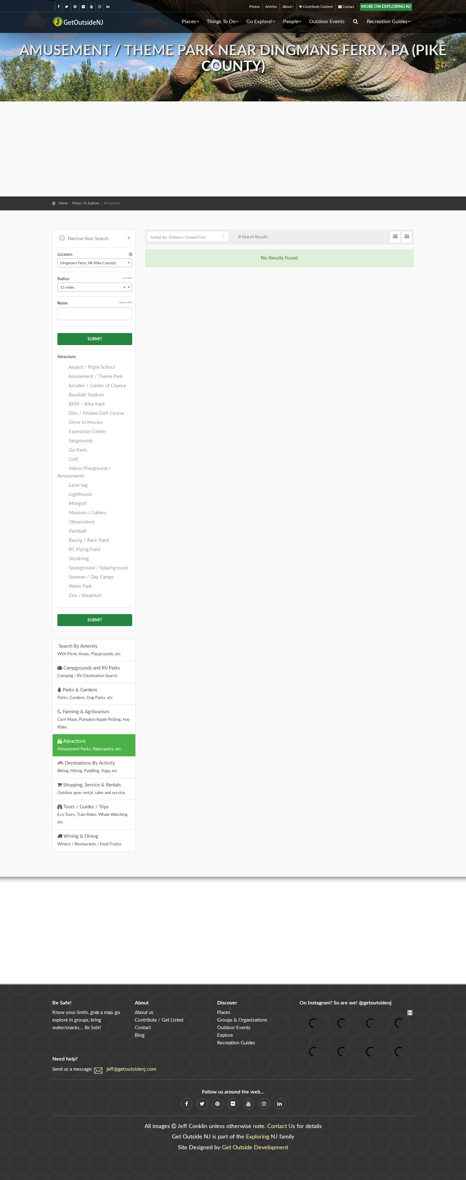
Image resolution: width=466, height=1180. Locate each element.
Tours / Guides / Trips (92, 814)
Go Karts (77, 450)
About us (144, 1012)
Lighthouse (80, 494)
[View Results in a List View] (395, 237)
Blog (140, 1035)
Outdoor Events (327, 21)
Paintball (77, 531)
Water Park (80, 586)
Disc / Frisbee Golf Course (96, 413)
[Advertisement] (233, 149)
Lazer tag (77, 485)
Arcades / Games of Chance (97, 385)
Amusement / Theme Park (95, 376)
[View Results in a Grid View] (407, 237)
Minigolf (77, 503)
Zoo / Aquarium (84, 595)
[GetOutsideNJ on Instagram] (99, 7)
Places (189, 21)
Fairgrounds (80, 441)
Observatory (81, 522)
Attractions (89, 745)
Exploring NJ (262, 1137)
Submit (94, 339)
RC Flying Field (84, 549)
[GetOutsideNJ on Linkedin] (108, 7)
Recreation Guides (387, 21)
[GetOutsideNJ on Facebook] (59, 7)
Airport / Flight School (91, 367)
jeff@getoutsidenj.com (131, 1069)
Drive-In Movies (85, 422)
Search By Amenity (89, 650)
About (287, 7)
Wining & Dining (89, 840)
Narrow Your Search (88, 238)
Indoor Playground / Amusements (84, 472)
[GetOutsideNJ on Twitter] (66, 7)
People (290, 21)
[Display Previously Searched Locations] (130, 255)
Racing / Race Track (88, 540)
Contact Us (281, 1126)
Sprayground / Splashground (97, 568)
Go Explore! (259, 21)
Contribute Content (317, 7)
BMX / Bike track (86, 404)
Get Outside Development (255, 1148)
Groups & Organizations (242, 1020)
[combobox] (94, 262)
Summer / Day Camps (91, 577)
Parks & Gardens (85, 694)
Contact (348, 7)
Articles (271, 7)
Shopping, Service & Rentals (91, 789)
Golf (73, 459)
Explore (225, 1035)
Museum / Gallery (87, 512)
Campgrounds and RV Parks (88, 672)
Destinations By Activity (87, 767)
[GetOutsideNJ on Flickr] (83, 7)
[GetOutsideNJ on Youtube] (91, 7)
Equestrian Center (87, 431)
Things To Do (221, 21)
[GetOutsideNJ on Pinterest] (75, 7)
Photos (254, 7)
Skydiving (78, 558)
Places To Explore (85, 203)
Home (63, 203)
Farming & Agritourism (93, 719)
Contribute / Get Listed (159, 1020)
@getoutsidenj (375, 1002)
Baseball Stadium (86, 395)
